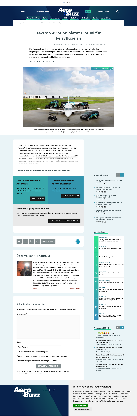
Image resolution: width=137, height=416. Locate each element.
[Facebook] (25, 241)
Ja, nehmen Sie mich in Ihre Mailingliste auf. (34, 351)
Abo (88, 12)
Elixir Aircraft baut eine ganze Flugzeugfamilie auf (106, 196)
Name (19, 342)
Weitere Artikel (75, 288)
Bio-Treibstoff (59, 45)
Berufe (95, 18)
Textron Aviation (92, 45)
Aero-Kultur (105, 18)
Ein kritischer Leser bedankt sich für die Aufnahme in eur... (109, 349)
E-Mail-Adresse (23, 347)
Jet (81, 45)
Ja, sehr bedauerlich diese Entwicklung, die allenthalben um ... (110, 356)
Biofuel (68, 45)
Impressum (45, 390)
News (22, 12)
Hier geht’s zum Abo (71, 196)
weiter (35, 288)
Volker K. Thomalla (46, 62)
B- (102, 222)
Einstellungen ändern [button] (82, 409)
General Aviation (33, 18)
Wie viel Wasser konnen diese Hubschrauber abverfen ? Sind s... (109, 341)
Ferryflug (75, 45)
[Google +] (31, 241)
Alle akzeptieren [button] (80, 405)
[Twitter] (19, 241)
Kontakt (52, 390)
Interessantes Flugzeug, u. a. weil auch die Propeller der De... (109, 365)
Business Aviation (28, 23)
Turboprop (103, 45)
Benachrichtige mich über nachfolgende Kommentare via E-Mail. (42, 356)
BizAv (45, 18)
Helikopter (85, 18)
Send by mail (48, 241)
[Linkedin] (37, 241)
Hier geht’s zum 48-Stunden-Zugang (64, 221)
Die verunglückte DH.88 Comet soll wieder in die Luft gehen (108, 188)
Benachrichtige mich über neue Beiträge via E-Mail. (37, 360)
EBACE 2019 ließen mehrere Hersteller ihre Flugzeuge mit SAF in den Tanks (48, 157)
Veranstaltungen (42, 12)
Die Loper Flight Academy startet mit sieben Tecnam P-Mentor (108, 218)
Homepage (18, 23)
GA (102, 184)
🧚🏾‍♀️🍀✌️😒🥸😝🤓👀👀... (105, 333)
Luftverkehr (55, 18)
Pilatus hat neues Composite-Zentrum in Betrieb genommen (109, 203)
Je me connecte (37, 198)
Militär (65, 18)
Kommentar (22, 314)
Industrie (74, 18)
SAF (84, 45)
